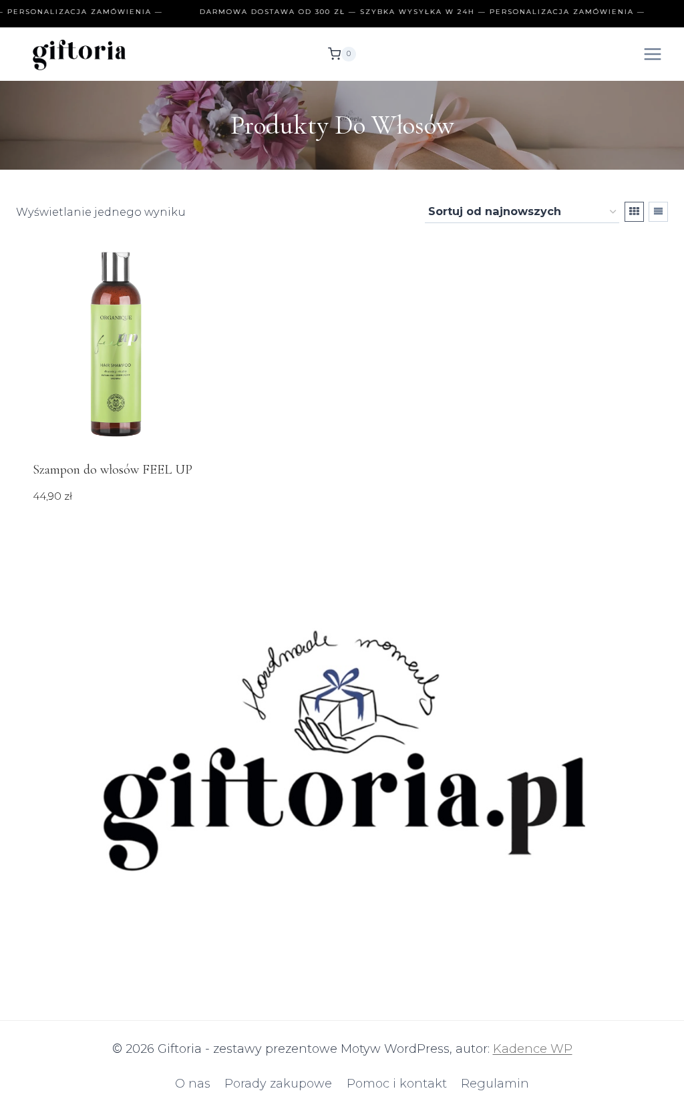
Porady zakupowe (278, 1083)
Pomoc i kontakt (397, 1083)
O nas (192, 1083)
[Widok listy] (658, 212)
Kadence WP (532, 1049)
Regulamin (495, 1083)
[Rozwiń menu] (652, 53)
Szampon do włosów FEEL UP (112, 470)
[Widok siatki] (634, 212)
